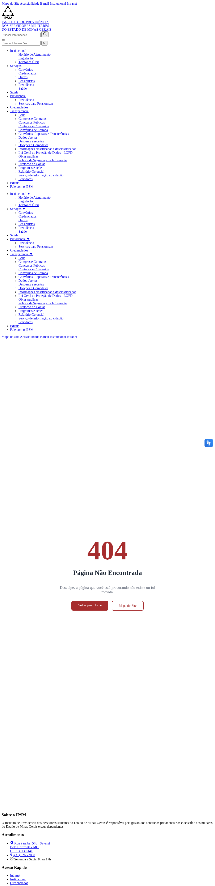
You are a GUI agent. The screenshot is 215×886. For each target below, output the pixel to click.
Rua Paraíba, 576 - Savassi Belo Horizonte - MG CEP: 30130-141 (30, 847)
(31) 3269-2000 (24, 855)
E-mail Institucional (53, 3)
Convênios (25, 69)
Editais (14, 183)
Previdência (26, 84)
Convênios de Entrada (33, 130)
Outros (23, 77)
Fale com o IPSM (21, 186)
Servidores (25, 179)
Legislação (25, 58)
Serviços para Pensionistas (35, 103)
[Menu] (3, 40)
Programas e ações (30, 167)
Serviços (15, 66)
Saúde (22, 88)
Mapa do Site (11, 3)
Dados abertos (27, 137)
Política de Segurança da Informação (42, 160)
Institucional (18, 50)
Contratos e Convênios (33, 126)
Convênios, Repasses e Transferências (43, 134)
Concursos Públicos (31, 122)
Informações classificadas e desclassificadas (47, 149)
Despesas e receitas (31, 141)
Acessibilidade (30, 3)
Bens (21, 115)
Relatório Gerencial (31, 171)
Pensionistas (26, 81)
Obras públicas (28, 156)
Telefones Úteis (28, 62)
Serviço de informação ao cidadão (40, 175)
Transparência (19, 111)
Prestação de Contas (31, 164)
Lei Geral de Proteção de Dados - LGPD (45, 152)
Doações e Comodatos (33, 145)
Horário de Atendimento (34, 54)
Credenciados (27, 73)
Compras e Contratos (32, 118)
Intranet (72, 3)
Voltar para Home (90, 605)
